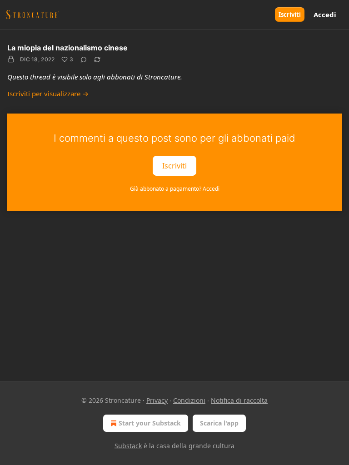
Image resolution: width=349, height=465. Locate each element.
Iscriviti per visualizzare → (48, 93)
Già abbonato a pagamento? (174, 189)
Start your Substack (150, 423)
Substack (128, 445)
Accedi (325, 14)
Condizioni (189, 400)
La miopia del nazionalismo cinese (67, 47)
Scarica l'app (219, 423)
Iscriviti (290, 14)
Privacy (157, 400)
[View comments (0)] (84, 59)
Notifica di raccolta (239, 400)
